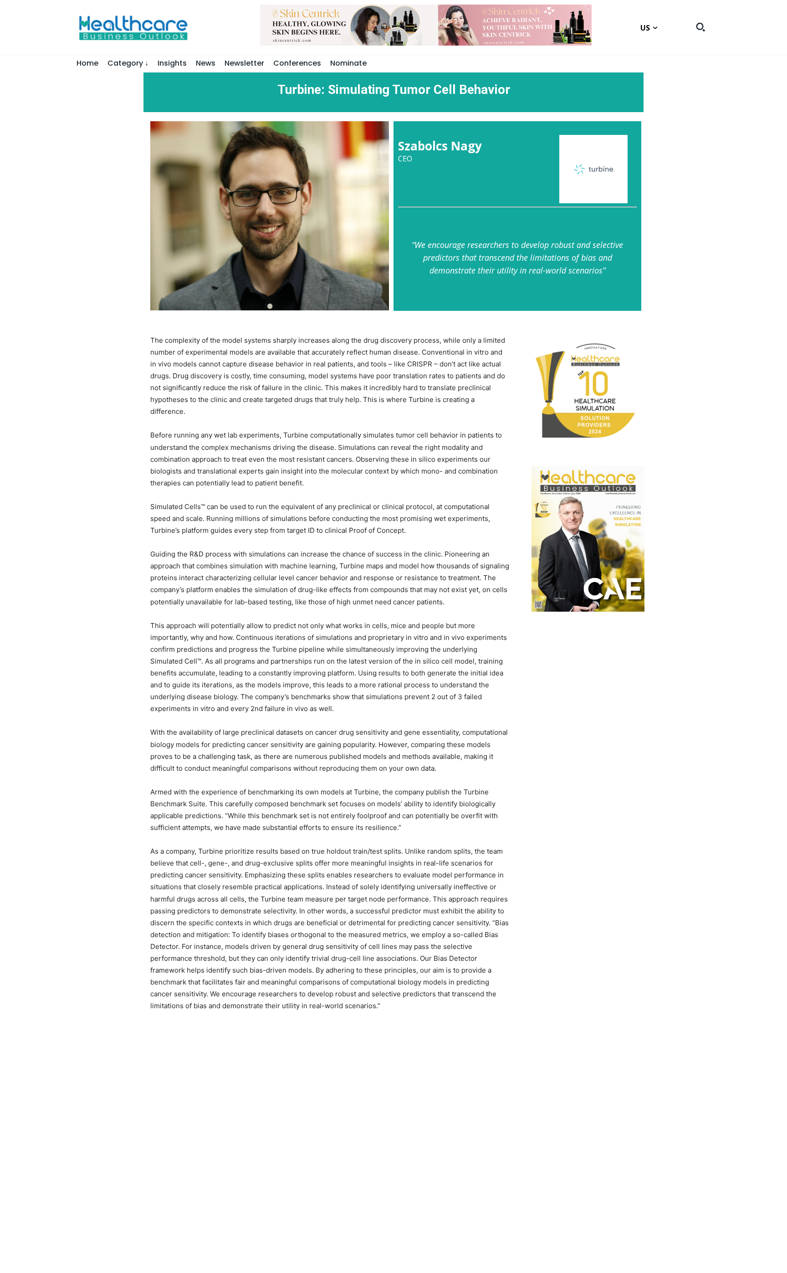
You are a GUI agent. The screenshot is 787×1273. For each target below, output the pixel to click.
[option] (425, 30)
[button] (700, 27)
